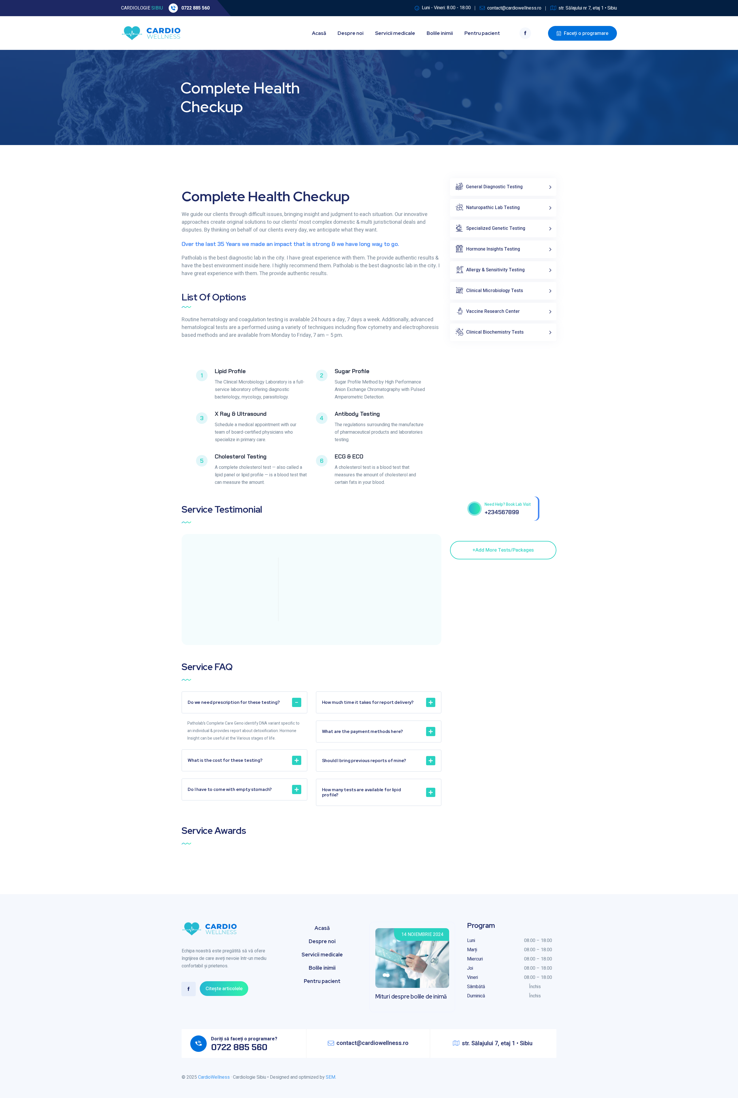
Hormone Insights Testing (493, 249)
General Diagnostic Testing (494, 186)
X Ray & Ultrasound (241, 414)
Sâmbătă (476, 986)
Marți (472, 949)
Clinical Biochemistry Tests (495, 332)
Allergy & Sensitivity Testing (495, 269)
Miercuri (475, 959)
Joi (470, 968)
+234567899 (502, 512)
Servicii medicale (395, 33)
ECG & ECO (349, 456)
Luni (471, 940)
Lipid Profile (230, 371)
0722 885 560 (195, 8)
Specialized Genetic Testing (495, 228)
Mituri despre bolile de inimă (411, 996)
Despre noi (351, 33)
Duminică (476, 995)
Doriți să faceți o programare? (244, 1038)
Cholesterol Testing (241, 456)
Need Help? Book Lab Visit (508, 504)
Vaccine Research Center (493, 311)
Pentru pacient (482, 33)
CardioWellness (214, 1077)
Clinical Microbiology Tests (494, 290)
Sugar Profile (352, 371)
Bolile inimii (440, 33)
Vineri (472, 977)
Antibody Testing (357, 414)
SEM (330, 1077)
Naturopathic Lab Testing (493, 207)
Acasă (319, 33)
